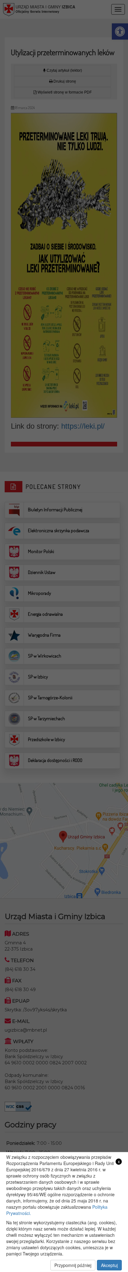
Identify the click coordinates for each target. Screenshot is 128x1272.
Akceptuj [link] (109, 1265)
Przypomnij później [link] (72, 1265)
